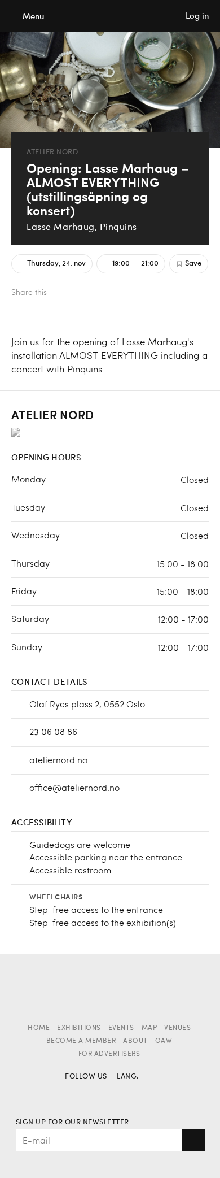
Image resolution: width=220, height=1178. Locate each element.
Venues (177, 1028)
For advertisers (109, 1054)
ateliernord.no (58, 760)
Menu (33, 16)
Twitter (82, 293)
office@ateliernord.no (74, 787)
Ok (193, 1140)
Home (39, 1028)
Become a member (81, 1041)
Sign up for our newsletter (72, 1122)
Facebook (63, 293)
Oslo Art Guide (110, 15)
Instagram (94, 1093)
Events (121, 1028)
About (135, 1041)
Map (149, 1028)
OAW (164, 1041)
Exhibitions (79, 1028)
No (126, 1093)
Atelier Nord (52, 151)
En (146, 1093)
